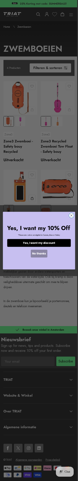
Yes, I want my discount (39, 243)
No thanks (39, 253)
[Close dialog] (71, 215)
